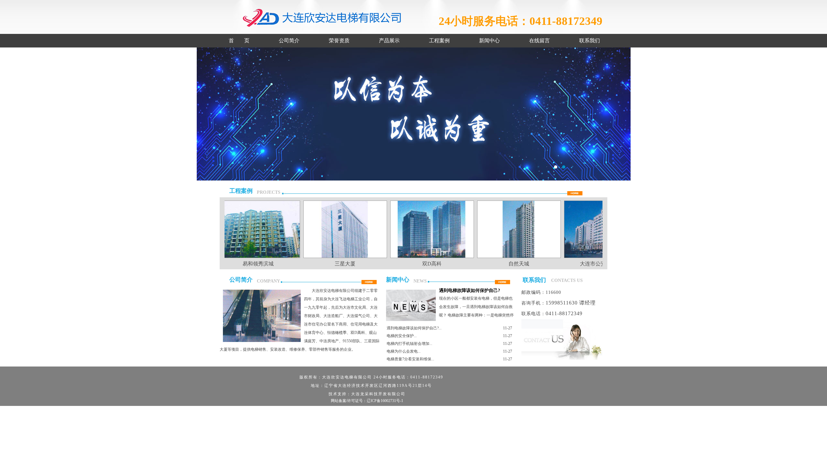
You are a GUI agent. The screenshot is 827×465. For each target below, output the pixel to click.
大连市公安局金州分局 (594, 263)
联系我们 (589, 40)
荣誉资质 (339, 40)
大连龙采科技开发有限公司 (378, 394)
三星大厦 (333, 263)
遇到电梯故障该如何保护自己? (469, 290)
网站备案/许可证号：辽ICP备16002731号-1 (367, 400)
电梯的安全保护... (402, 336)
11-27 (507, 328)
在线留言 (539, 40)
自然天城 (507, 263)
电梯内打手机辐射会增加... (409, 343)
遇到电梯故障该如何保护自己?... (414, 328)
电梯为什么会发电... (404, 351)
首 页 (239, 40)
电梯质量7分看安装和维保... (410, 359)
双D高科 (420, 263)
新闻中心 (489, 40)
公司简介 (289, 40)
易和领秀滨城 (246, 263)
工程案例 (439, 40)
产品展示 (389, 40)
